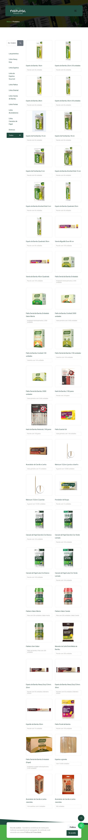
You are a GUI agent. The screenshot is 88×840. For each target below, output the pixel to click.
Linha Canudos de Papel (14, 121)
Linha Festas (14, 104)
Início (9, 22)
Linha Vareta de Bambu (14, 97)
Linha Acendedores (14, 111)
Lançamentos (14, 54)
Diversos (14, 130)
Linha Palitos (14, 85)
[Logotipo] (18, 11)
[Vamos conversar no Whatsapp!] (81, 825)
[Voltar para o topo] (81, 818)
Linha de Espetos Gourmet (14, 76)
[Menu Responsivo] (75, 11)
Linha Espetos (14, 68)
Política (73, 827)
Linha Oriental (14, 90)
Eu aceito (72, 833)
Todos (14, 135)
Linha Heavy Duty (14, 60)
